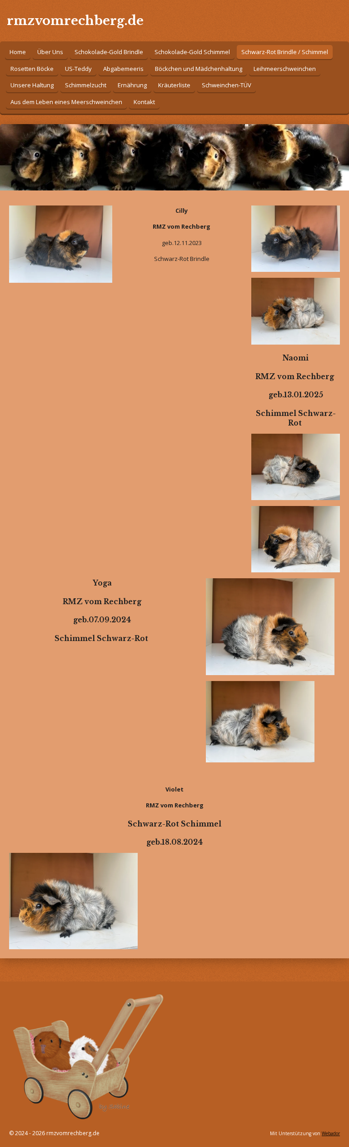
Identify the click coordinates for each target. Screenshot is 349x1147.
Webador (331, 1133)
